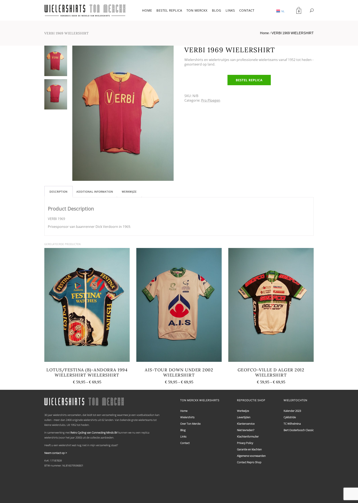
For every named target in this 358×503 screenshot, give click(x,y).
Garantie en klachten (249, 449)
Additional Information (94, 191)
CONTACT (246, 10)
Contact (185, 443)
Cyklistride (290, 417)
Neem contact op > (55, 453)
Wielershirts (187, 417)
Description (59, 191)
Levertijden (243, 417)
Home (264, 33)
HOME (147, 10)
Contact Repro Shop (249, 462)
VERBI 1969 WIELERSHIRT (292, 33)
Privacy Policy (245, 443)
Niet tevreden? (245, 430)
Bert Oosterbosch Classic (299, 430)
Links (183, 436)
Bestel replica (249, 80)
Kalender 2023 (292, 411)
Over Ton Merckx (190, 423)
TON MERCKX (197, 10)
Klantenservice (246, 423)
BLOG (216, 10)
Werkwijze (129, 191)
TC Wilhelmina (292, 423)
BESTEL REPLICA (169, 10)
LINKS (230, 10)
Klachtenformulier (248, 436)
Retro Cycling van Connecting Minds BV (94, 432)
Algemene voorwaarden (251, 456)
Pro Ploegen (210, 100)
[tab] (58, 191)
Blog (183, 430)
